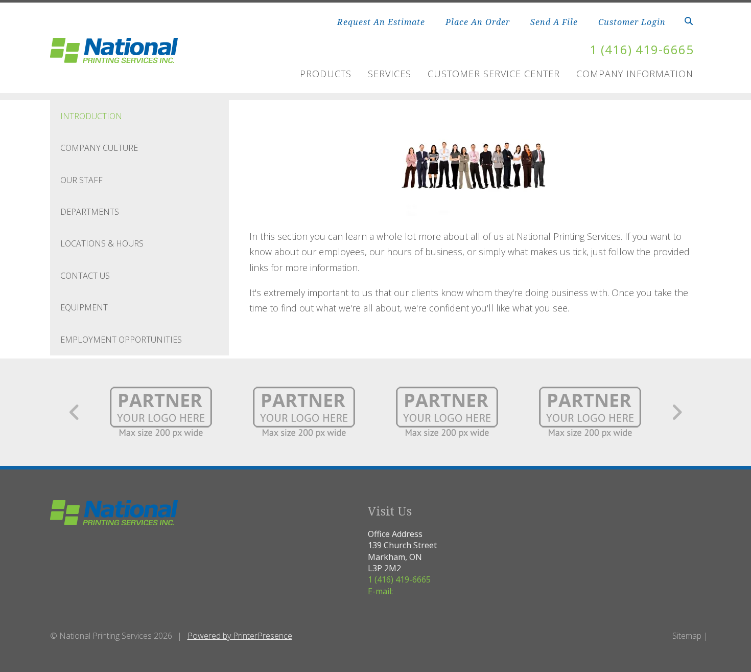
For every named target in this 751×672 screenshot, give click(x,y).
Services (389, 74)
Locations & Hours (102, 243)
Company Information (634, 74)
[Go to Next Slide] (676, 412)
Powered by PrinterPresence (239, 635)
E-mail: (380, 591)
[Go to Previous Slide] (74, 412)
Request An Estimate (381, 22)
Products (325, 74)
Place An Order (477, 22)
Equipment (84, 307)
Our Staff (81, 180)
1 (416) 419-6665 (642, 49)
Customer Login (632, 22)
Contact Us (85, 275)
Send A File (554, 22)
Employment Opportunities (121, 339)
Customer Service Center (494, 74)
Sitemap (686, 635)
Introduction (91, 116)
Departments (89, 211)
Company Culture (99, 147)
